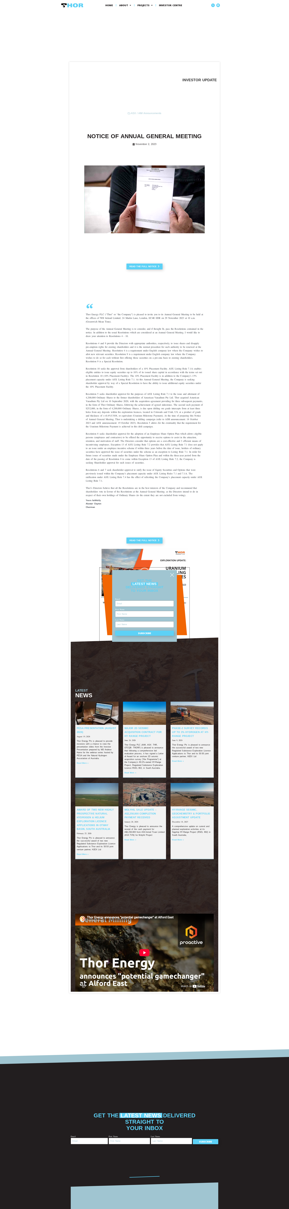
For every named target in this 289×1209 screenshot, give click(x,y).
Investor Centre (170, 5)
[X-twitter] (213, 5)
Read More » (83, 763)
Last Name (155, 1136)
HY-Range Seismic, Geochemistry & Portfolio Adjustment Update (191, 813)
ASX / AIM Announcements (146, 113)
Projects (143, 5)
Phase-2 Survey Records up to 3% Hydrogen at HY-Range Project (190, 732)
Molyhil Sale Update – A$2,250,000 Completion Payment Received (140, 813)
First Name (113, 1136)
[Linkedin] (218, 5)
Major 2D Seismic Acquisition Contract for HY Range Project (143, 732)
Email (73, 1136)
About (123, 5)
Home (109, 5)
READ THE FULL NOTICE (142, 266)
